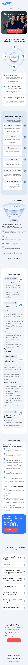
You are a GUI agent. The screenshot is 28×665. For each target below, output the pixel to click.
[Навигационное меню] (25, 3)
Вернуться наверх (13, 661)
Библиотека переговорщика (14, 655)
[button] (14, 31)
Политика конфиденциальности (14, 653)
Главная (11, 8)
